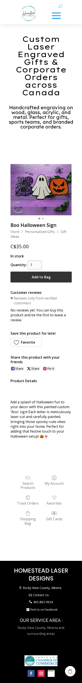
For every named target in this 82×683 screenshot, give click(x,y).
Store (14, 231)
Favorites (54, 503)
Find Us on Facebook (44, 609)
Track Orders (28, 503)
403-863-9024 (43, 602)
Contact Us (41, 595)
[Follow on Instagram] (41, 673)
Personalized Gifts (40, 231)
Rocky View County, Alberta (42, 588)
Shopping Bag (28, 521)
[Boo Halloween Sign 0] (41, 189)
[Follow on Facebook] (31, 673)
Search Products (28, 485)
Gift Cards (54, 519)
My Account (54, 483)
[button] (26, 342)
